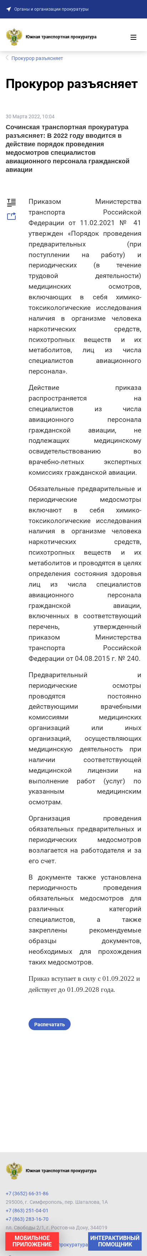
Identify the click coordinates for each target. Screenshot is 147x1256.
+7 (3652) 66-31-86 (27, 1193)
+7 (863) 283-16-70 (27, 1219)
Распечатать (49, 1024)
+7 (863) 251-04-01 (27, 1210)
